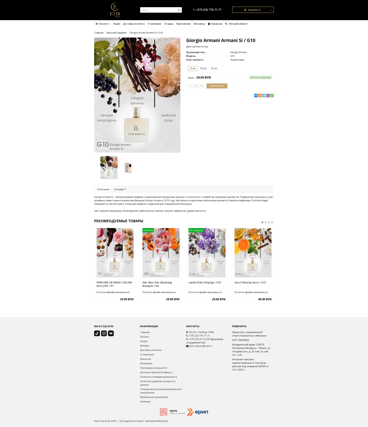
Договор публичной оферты (156, 372)
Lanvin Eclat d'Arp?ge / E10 (204, 282)
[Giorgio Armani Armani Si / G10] (138, 95)
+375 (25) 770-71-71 (209, 10)
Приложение (183, 23)
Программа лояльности (153, 367)
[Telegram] (264, 95)
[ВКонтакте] (256, 95)
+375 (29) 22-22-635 (199, 339)
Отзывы (168, 23)
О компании (154, 23)
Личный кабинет (238, 23)
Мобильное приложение (154, 397)
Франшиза (146, 363)
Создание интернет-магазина (139, 421)
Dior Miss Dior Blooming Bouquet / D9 (157, 284)
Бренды (144, 345)
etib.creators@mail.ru (200, 346)
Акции (116, 23)
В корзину (217, 86)
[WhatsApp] (272, 95)
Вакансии (216, 23)
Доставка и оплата (134, 23)
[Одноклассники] (260, 95)
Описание (103, 189)
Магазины (199, 23)
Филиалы (145, 401)
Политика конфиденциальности (158, 376)
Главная (98, 32)
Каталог (103, 23)
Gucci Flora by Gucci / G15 (250, 282)
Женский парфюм (116, 32)
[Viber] (268, 95)
